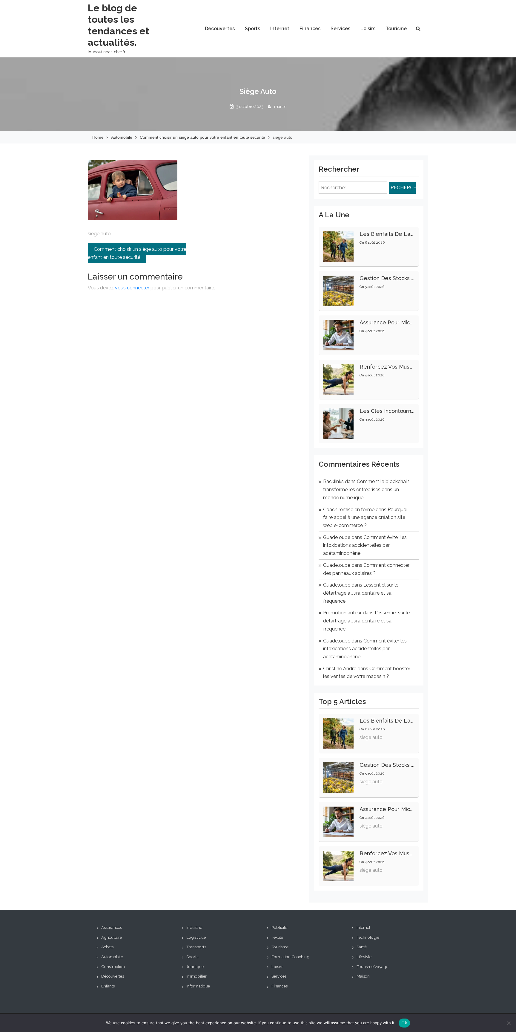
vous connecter (132, 288)
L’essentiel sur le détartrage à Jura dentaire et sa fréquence (360, 593)
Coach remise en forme (348, 509)
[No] (509, 1023)
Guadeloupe (336, 537)
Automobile (112, 956)
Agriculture (111, 937)
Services (340, 28)
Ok (404, 1023)
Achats (107, 946)
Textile (277, 937)
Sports (252, 28)
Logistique (196, 937)
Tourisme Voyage (372, 966)
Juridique (195, 966)
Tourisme (396, 28)
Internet (279, 28)
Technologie (368, 937)
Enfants (108, 986)
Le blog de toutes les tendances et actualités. (118, 25)
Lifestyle (364, 956)
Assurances (111, 927)
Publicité (279, 927)
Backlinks (333, 481)
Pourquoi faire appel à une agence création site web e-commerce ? (365, 517)
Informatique (198, 986)
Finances (310, 28)
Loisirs (367, 28)
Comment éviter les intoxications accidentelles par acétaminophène (365, 545)
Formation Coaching (290, 956)
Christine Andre (339, 668)
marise (280, 106)
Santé (362, 946)
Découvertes (220, 28)
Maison (363, 976)
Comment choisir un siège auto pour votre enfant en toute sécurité (137, 253)
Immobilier (196, 976)
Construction (113, 966)
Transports (196, 946)
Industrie (194, 927)
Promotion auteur (342, 613)
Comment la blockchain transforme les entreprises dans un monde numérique (366, 489)
